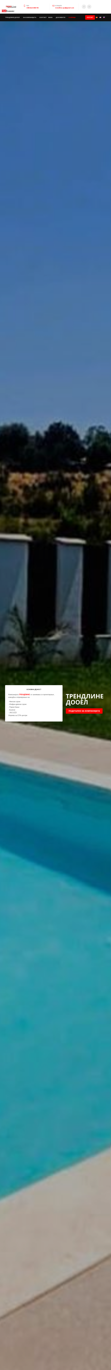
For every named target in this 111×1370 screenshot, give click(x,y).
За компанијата (29, 17)
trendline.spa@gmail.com (64, 8)
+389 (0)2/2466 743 (32, 8)
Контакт (43, 17)
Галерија (72, 17)
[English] (100, 17)
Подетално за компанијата (84, 711)
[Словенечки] (104, 17)
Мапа (50, 17)
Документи (60, 17)
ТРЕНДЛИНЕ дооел (12, 17)
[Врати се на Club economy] (8, 11)
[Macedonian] (96, 17)
